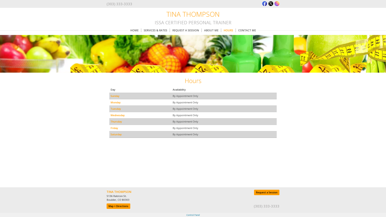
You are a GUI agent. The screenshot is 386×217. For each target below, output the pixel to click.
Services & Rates (155, 30)
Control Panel (193, 215)
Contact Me (247, 30)
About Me (211, 30)
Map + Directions (118, 206)
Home (134, 30)
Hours (228, 30)
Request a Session (266, 192)
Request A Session (185, 30)
